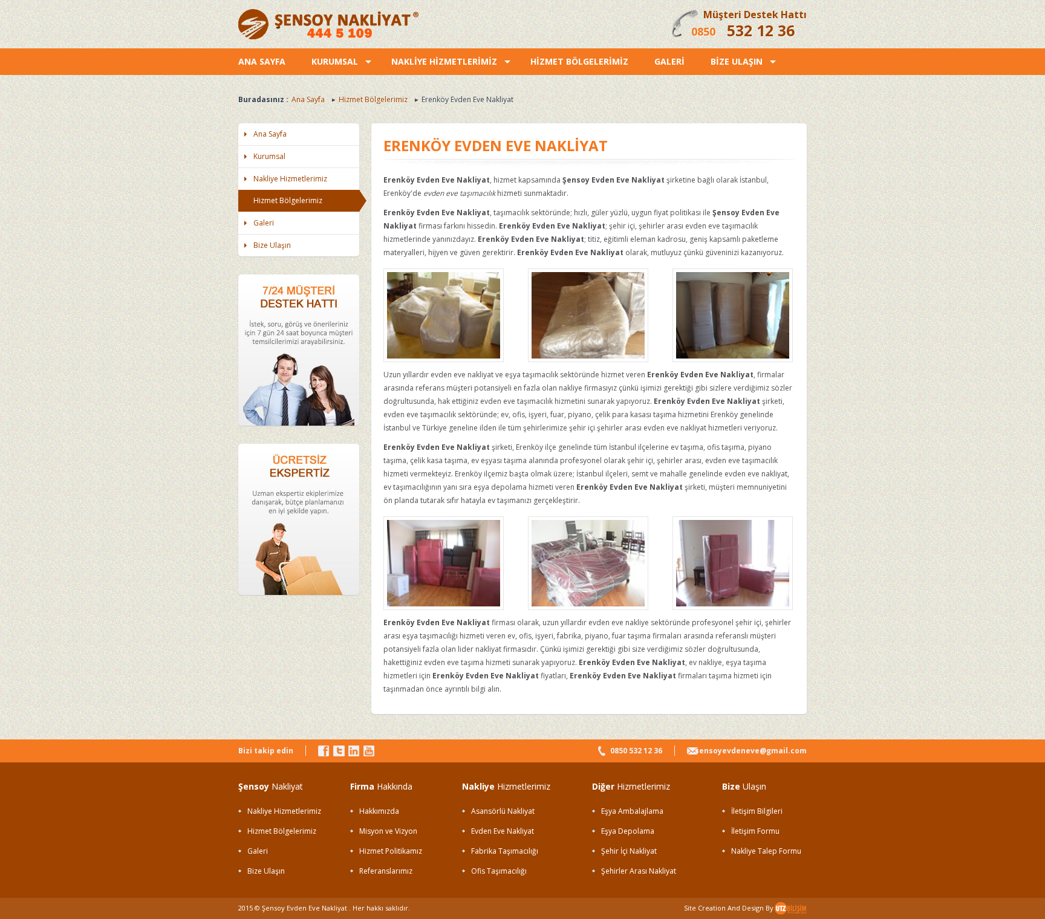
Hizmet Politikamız (390, 851)
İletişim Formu (755, 831)
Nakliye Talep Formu (766, 851)
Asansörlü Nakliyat (503, 811)
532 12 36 (761, 30)
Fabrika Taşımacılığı (504, 851)
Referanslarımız (385, 871)
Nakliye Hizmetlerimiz (290, 179)
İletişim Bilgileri (757, 811)
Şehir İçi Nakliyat (629, 851)
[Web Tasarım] (791, 912)
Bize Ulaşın (272, 245)
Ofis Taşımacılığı (499, 871)
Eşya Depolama (627, 831)
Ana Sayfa (308, 99)
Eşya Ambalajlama (632, 811)
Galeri (263, 223)
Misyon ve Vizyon (388, 831)
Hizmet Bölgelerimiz (373, 99)
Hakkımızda (379, 811)
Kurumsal (269, 156)
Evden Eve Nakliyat (502, 831)
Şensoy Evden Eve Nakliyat (304, 907)
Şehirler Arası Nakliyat (638, 871)
